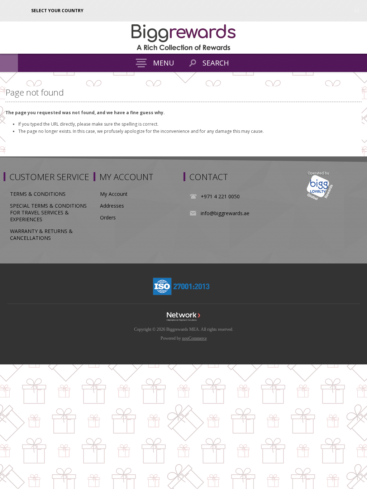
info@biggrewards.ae (225, 213)
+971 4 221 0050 (220, 196)
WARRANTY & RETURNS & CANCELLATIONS (41, 234)
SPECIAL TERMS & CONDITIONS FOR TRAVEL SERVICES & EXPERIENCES (48, 212)
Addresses (112, 205)
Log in (356, 10)
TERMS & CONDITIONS (38, 193)
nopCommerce (194, 338)
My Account (114, 193)
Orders (108, 217)
